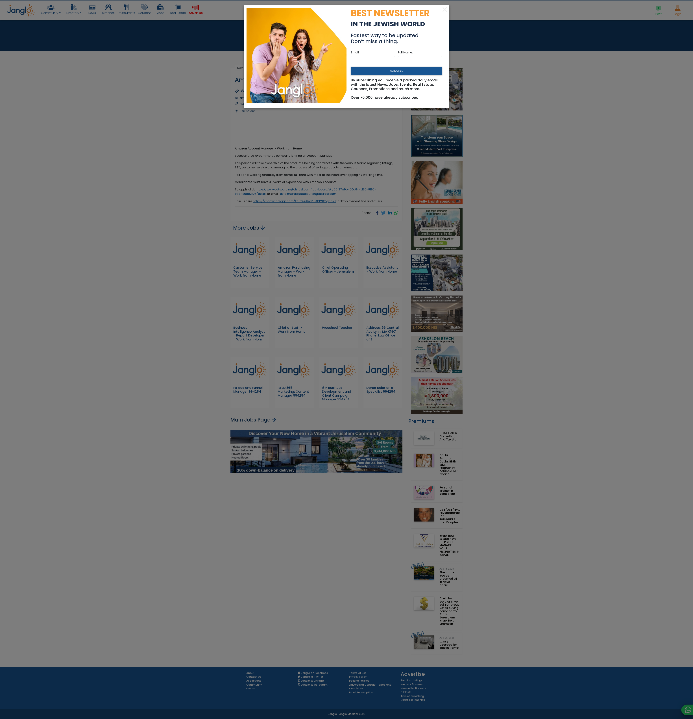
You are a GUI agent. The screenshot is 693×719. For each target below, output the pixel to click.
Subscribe (396, 71)
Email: (355, 52)
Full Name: (405, 52)
